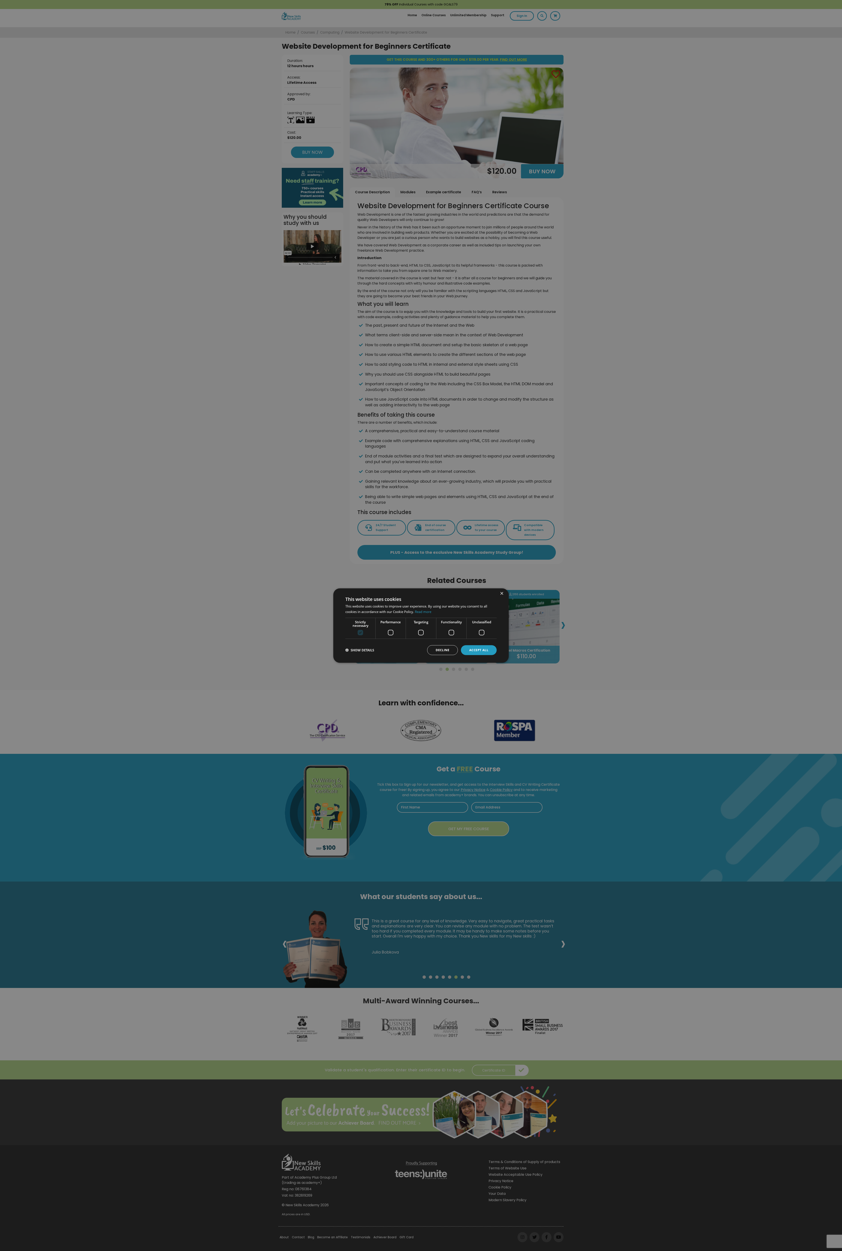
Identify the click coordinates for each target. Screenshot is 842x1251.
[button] (359, 650)
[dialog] (421, 625)
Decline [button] (442, 650)
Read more (423, 611)
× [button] (501, 593)
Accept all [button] (478, 650)
